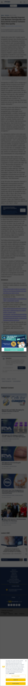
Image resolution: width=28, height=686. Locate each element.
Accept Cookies (15, 683)
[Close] (25, 660)
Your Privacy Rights (15, 676)
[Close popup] (25, 336)
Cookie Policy (11, 673)
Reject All (16, 679)
